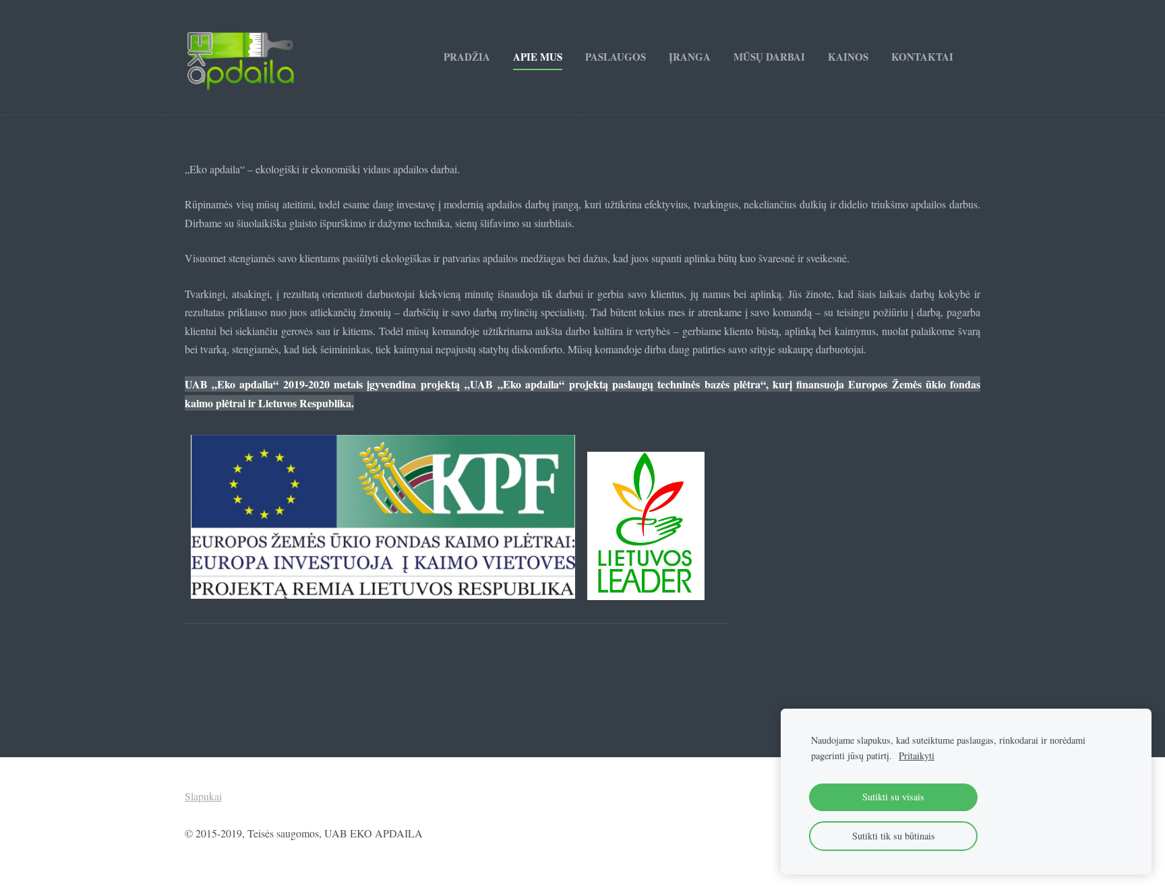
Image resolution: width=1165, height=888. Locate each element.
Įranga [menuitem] (690, 56)
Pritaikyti (916, 755)
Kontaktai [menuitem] (922, 56)
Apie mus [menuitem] (537, 56)
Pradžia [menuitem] (467, 56)
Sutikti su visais (893, 796)
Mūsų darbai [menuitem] (769, 56)
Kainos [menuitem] (848, 56)
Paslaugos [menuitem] (615, 56)
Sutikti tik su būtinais (893, 835)
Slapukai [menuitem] (203, 796)
